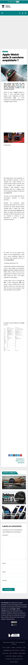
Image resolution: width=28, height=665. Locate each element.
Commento (5, 535)
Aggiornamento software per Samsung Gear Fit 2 (13, 514)
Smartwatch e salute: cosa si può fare (20, 460)
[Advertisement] (14, 30)
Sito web (4, 580)
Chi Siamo (8, 647)
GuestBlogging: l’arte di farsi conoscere (11, 650)
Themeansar (13, 644)
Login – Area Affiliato (13, 653)
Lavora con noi (5, 653)
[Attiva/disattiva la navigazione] (25, 13)
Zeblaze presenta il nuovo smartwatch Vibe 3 (13, 499)
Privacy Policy (8, 656)
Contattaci (13, 647)
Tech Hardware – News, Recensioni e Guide (14, 658)
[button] (19, 13)
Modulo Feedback (22, 653)
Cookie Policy (19, 647)
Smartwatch (5, 51)
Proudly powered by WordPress (9, 642)
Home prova (22, 650)
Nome (4, 563)
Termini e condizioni (14, 661)
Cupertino (19, 86)
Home (4, 647)
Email (4, 572)
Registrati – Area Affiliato (17, 656)
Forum (24, 647)
